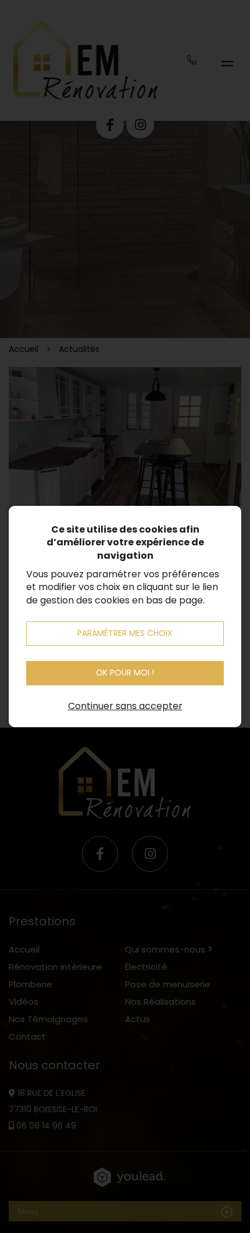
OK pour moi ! (125, 672)
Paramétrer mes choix (125, 633)
